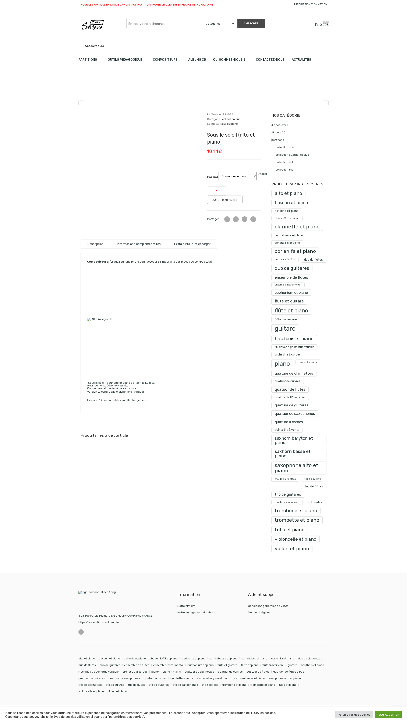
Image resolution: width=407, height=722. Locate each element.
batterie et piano (286, 211)
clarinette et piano (297, 227)
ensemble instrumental (288, 284)
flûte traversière (286, 319)
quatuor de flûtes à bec (290, 397)
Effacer (262, 173)
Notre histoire (186, 605)
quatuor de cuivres (287, 381)
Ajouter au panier (224, 200)
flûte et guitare (289, 301)
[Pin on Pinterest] (253, 219)
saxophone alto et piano (296, 467)
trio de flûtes (314, 486)
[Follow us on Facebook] (81, 632)
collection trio (284, 169)
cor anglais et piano (287, 242)
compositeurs (165, 60)
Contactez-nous (270, 60)
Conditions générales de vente (268, 605)
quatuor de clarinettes (294, 373)
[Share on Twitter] (227, 219)
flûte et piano (291, 310)
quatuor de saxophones (295, 413)
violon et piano (292, 548)
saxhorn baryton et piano (294, 440)
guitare (285, 328)
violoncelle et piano (295, 539)
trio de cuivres (313, 478)
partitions (100, 89)
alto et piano (229, 123)
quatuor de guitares (291, 405)
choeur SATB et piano (287, 218)
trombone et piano (296, 511)
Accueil (83, 89)
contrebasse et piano (289, 235)
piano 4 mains (308, 362)
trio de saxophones (286, 502)
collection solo (285, 162)
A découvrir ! (279, 125)
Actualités (301, 60)
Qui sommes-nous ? (229, 60)
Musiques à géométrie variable (294, 346)
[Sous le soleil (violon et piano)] (81, 103)
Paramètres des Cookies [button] (354, 714)
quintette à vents (287, 430)
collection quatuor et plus (292, 154)
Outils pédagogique (125, 60)
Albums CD (197, 60)
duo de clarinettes (285, 259)
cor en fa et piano (295, 251)
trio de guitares (288, 494)
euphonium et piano (291, 292)
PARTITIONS (87, 60)
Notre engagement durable (195, 612)
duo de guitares (292, 268)
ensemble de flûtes (291, 277)
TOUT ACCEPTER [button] (388, 714)
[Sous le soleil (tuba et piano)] (326, 103)
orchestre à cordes (288, 354)
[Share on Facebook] (236, 219)
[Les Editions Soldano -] (100, 25)
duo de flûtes (313, 260)
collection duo (122, 89)
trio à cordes (314, 502)
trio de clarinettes (285, 478)
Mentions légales (259, 612)
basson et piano (291, 202)
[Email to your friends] (244, 219)
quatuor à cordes (289, 422)
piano (282, 363)
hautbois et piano (294, 338)
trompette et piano (297, 520)
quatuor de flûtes (290, 389)
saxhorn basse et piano (293, 453)
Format (213, 177)
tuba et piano (289, 530)
